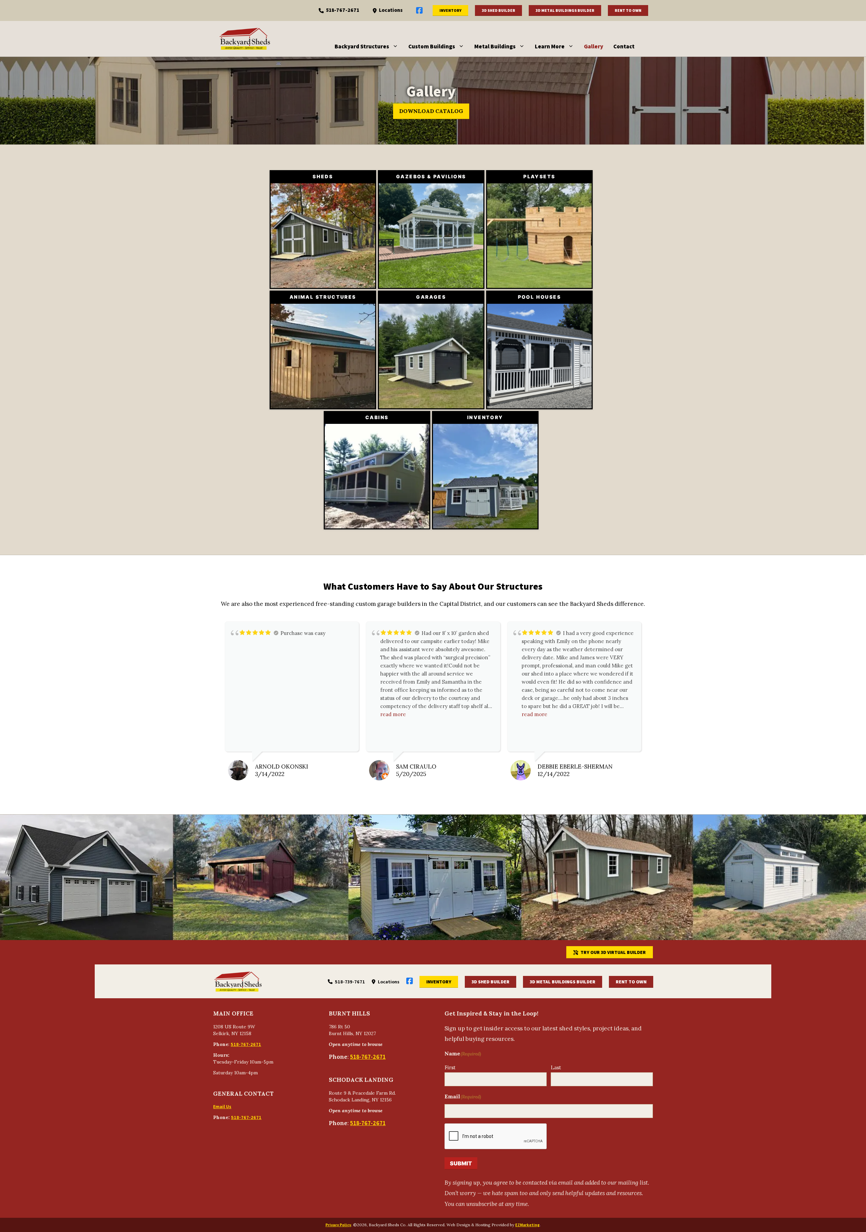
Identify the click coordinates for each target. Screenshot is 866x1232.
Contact (624, 46)
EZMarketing (527, 1224)
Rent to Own (628, 10)
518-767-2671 (342, 10)
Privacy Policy (338, 1224)
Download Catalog (431, 111)
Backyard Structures (362, 46)
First (450, 1067)
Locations (391, 10)
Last (556, 1067)
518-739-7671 (350, 982)
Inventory (450, 10)
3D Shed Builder (498, 10)
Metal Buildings (495, 46)
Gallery (593, 46)
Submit (461, 1163)
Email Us (222, 1106)
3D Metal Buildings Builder (564, 10)
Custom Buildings (431, 46)
